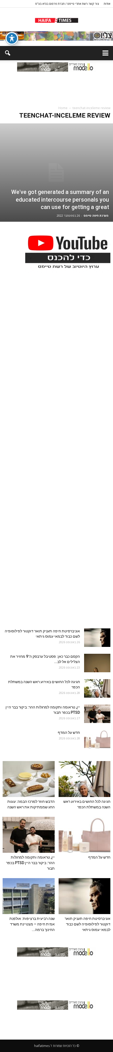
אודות (107, 4)
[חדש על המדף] (97, 739)
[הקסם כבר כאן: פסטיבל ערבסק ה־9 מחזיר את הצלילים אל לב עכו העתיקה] (97, 663)
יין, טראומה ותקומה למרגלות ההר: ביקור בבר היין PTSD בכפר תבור (30, 862)
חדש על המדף (69, 732)
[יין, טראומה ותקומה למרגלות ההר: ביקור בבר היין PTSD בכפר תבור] (97, 714)
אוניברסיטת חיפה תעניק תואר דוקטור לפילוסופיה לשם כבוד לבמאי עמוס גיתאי (87, 924)
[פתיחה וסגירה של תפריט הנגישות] (12, 38)
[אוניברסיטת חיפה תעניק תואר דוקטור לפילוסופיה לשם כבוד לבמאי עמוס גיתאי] (97, 637)
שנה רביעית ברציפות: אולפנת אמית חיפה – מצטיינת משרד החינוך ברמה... (32, 924)
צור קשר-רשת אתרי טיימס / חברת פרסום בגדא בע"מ (67, 4)
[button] (7, 53)
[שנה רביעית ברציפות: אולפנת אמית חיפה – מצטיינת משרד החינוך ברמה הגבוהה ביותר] (29, 896)
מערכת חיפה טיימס (96, 215)
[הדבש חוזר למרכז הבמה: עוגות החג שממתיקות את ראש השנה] (29, 779)
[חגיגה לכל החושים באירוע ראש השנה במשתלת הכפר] (97, 688)
